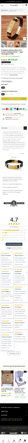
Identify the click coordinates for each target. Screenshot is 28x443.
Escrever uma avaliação (14, 244)
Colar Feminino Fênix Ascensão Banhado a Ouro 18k (7, 390)
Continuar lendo (13, 75)
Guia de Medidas (7, 81)
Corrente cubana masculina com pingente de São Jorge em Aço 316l (19, 391)
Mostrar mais (5, 266)
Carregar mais (14, 353)
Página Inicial (4, 10)
